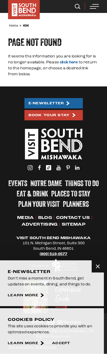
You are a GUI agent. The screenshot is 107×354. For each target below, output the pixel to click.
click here (69, 62)
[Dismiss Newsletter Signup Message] (98, 266)
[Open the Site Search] (77, 6)
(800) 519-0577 (53, 254)
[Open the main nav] (94, 6)
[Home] (24, 9)
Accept (61, 343)
